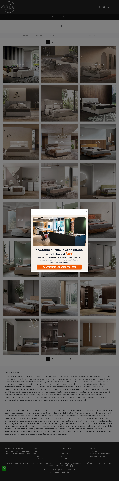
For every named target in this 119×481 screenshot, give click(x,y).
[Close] (86, 211)
